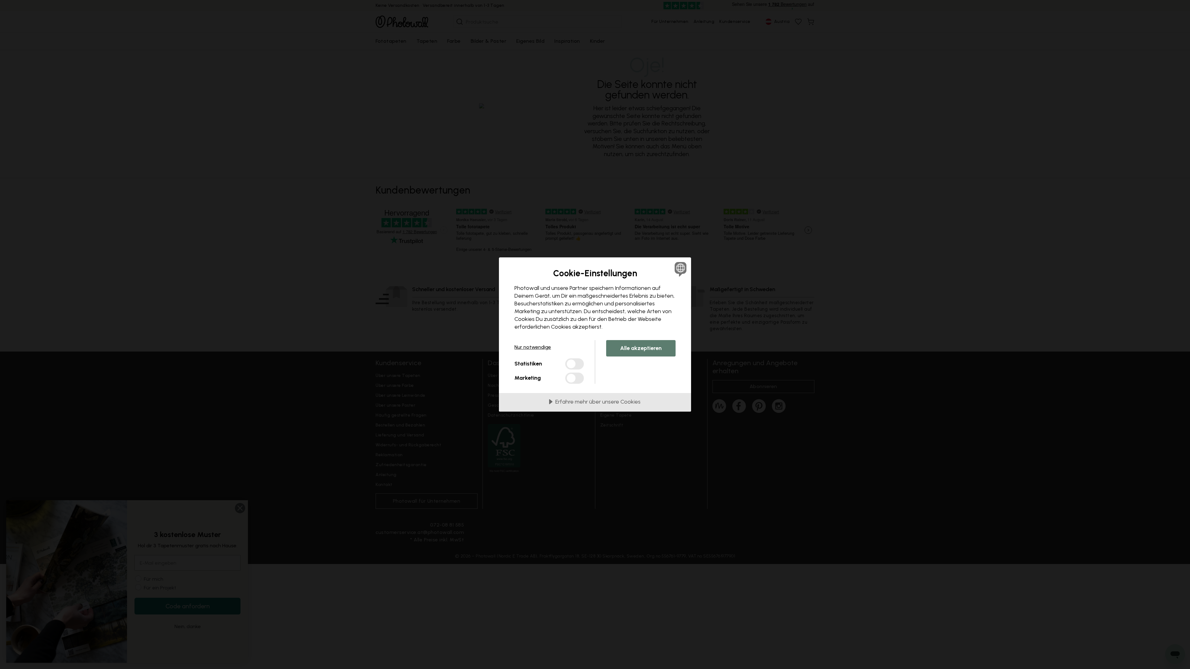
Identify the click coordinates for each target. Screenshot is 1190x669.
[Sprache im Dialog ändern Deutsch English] (679, 269)
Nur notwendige (532, 347)
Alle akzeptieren (641, 348)
